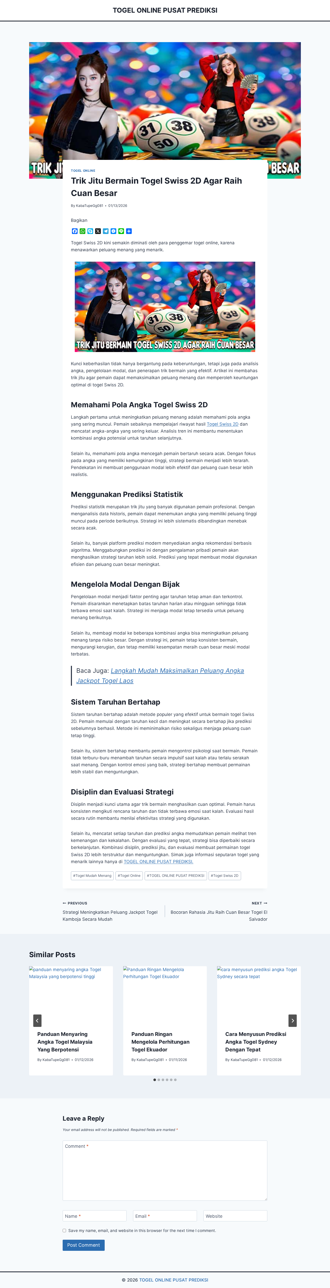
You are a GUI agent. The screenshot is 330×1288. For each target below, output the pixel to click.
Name (73, 1216)
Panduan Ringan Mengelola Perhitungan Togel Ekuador (160, 1042)
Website (214, 1216)
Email (142, 1216)
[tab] (154, 1080)
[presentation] (71, 994)
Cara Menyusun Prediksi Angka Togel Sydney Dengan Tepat (255, 1042)
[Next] (292, 1020)
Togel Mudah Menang (92, 875)
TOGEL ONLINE (83, 171)
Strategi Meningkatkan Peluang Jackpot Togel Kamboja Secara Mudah (110, 911)
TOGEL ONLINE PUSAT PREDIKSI (175, 875)
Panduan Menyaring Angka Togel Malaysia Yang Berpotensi (65, 1042)
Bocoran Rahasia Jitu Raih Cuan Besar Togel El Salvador (219, 911)
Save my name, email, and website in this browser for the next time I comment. (142, 1230)
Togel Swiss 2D (222, 424)
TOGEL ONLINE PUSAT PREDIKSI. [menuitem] (158, 861)
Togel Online (129, 875)
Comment (77, 1146)
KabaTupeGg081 (89, 206)
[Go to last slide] (37, 1020)
